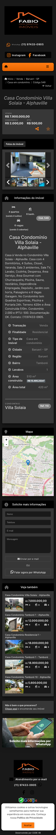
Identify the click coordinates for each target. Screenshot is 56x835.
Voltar (48, 85)
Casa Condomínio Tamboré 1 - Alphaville (27, 614)
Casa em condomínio (18, 82)
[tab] (15, 144)
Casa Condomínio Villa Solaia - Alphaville (27, 595)
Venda (19, 78)
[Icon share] (24, 792)
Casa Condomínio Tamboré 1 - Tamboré (26, 657)
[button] (8, 165)
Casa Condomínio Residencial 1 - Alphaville (23, 636)
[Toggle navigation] (48, 67)
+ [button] (6, 440)
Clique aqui (11, 708)
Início (10, 78)
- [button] (6, 444)
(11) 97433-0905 (32, 44)
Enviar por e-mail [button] (29, 558)
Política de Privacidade (30, 817)
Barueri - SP (32, 78)
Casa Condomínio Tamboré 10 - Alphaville (28, 677)
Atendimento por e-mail (31, 779)
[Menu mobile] (6, 66)
